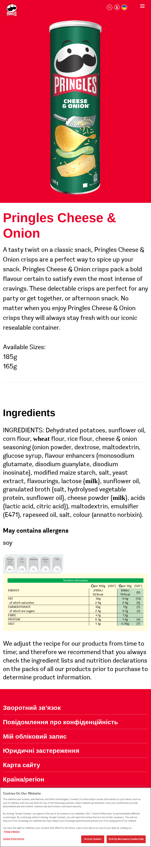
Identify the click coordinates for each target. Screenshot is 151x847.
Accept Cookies (92, 839)
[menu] (142, 7)
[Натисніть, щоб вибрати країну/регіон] (124, 6)
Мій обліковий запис (35, 736)
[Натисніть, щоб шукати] (109, 6)
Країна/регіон (23, 779)
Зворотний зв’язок (32, 707)
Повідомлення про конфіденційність (60, 722)
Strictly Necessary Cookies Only (126, 839)
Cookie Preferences (13, 839)
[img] (11, 10)
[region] (75, 817)
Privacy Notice (12, 831)
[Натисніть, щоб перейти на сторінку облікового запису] (117, 6)
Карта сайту (21, 764)
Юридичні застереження (41, 750)
